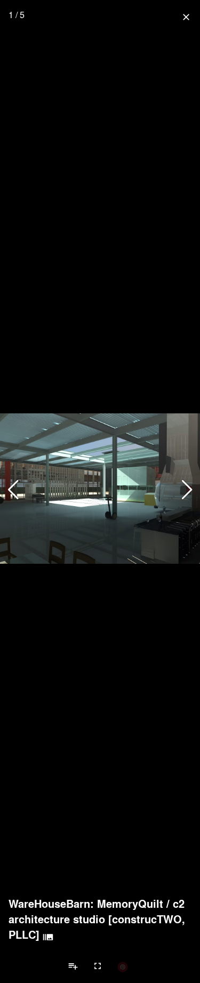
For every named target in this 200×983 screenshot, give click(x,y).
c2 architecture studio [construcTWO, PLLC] (97, 919)
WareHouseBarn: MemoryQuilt (86, 904)
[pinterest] (122, 966)
